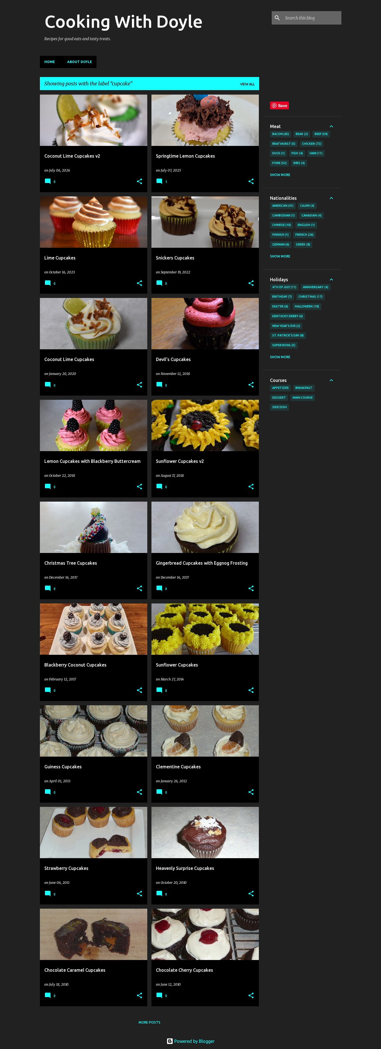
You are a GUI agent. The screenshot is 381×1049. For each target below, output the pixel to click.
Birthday (281, 296)
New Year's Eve (285, 326)
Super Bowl (283, 345)
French (303, 234)
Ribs (298, 163)
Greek (302, 244)
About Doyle (79, 62)
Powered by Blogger (193, 1041)
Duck (278, 153)
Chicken (311, 143)
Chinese (281, 225)
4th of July (283, 287)
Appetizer (280, 387)
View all (247, 84)
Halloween (306, 306)
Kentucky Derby (287, 316)
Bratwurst (283, 143)
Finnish (280, 234)
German (280, 244)
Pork (279, 163)
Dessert (279, 397)
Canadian (311, 215)
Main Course (303, 397)
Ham (316, 153)
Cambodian (283, 215)
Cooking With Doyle (123, 21)
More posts (149, 1022)
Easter (279, 306)
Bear (301, 134)
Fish (296, 153)
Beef (321, 134)
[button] (139, 182)
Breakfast (303, 387)
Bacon (280, 134)
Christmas (309, 296)
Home (49, 62)
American (282, 205)
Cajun (306, 205)
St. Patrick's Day (287, 335)
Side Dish (279, 407)
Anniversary (315, 287)
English (306, 225)
